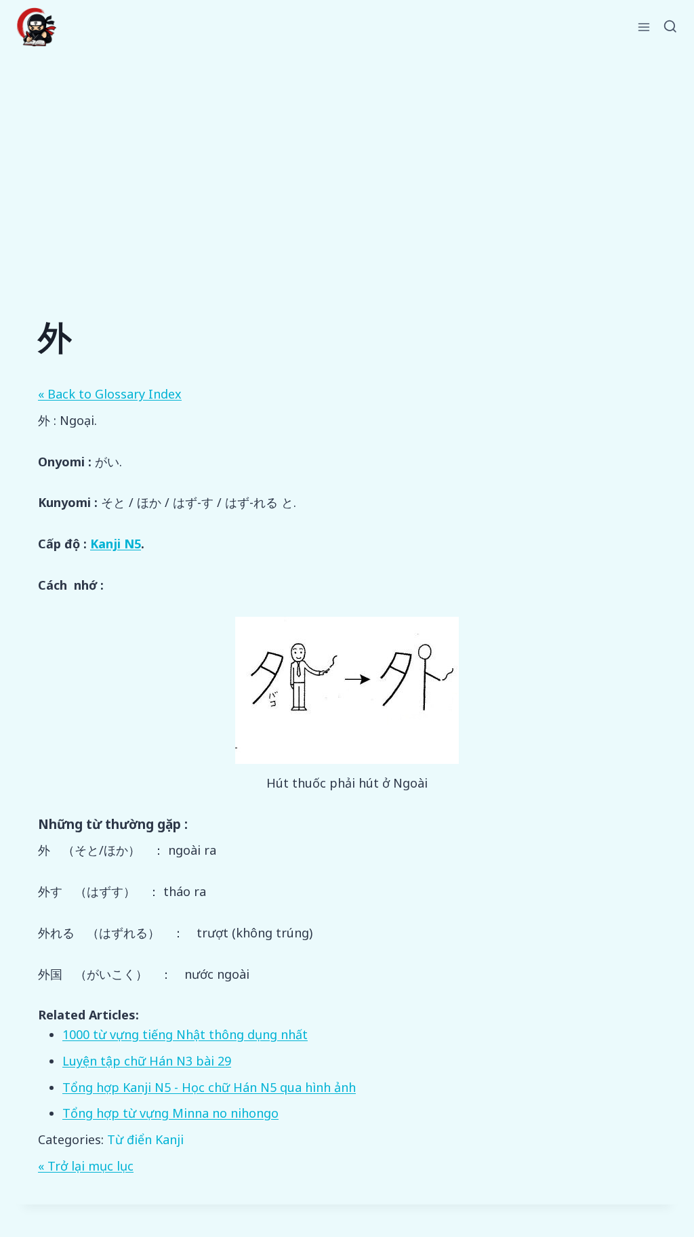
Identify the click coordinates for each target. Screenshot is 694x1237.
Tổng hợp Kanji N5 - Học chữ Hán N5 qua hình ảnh (209, 1087)
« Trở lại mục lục (86, 1166)
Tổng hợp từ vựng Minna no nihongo (170, 1113)
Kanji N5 (115, 543)
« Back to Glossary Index (110, 394)
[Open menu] (644, 26)
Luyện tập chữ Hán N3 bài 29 (146, 1061)
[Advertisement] (347, 156)
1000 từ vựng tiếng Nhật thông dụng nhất (185, 1034)
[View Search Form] (670, 27)
